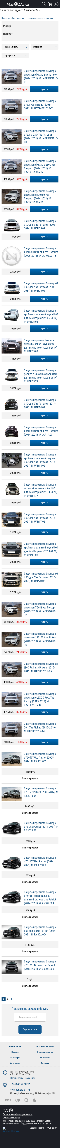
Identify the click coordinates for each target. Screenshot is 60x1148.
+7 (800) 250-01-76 (20, 1089)
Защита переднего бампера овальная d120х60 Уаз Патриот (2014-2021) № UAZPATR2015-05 (40, 196)
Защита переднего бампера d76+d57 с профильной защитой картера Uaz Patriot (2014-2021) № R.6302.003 (40, 897)
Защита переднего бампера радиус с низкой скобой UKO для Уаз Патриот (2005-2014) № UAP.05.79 (40, 376)
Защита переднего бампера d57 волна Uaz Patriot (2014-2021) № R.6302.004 (40, 930)
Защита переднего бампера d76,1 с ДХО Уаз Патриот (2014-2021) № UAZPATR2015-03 (41, 136)
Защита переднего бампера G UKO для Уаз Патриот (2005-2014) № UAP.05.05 (41, 287)
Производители (45, 1052)
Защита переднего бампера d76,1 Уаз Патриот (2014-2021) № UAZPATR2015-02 (40, 104)
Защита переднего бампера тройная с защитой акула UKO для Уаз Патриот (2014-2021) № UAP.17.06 (41, 549)
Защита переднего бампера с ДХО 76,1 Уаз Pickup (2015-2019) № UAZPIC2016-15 (41, 667)
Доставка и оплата (45, 1046)
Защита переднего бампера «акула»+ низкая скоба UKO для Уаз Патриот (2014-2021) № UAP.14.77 (40, 490)
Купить (44, 236)
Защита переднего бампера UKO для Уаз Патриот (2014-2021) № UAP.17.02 (40, 518)
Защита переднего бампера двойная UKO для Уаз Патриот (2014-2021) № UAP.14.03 (41, 431)
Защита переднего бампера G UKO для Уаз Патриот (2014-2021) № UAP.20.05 (41, 577)
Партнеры (15, 1057)
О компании (15, 1046)
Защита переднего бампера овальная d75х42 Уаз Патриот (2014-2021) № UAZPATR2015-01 (41, 76)
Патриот (8, 33)
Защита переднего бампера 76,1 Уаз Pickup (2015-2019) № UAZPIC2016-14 (40, 727)
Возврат (45, 1063)
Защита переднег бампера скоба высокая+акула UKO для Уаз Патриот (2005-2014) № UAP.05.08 (40, 346)
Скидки (15, 1052)
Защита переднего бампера (40, 18)
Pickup (7, 25)
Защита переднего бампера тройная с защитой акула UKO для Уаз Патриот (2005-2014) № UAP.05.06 (41, 316)
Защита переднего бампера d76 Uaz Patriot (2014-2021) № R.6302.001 (41, 826)
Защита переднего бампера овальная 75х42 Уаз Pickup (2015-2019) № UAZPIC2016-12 (40, 609)
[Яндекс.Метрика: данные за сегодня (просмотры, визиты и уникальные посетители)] (11, 1130)
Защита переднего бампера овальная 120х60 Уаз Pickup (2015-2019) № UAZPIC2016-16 (40, 639)
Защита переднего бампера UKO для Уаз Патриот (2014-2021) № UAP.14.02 (40, 403)
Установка (15, 1063)
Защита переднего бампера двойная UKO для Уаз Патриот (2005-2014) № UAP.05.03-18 (41, 252)
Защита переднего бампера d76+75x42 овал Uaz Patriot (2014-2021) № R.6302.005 (40, 965)
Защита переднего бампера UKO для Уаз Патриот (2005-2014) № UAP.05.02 (40, 224)
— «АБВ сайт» (43, 1128)
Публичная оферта (11, 1117)
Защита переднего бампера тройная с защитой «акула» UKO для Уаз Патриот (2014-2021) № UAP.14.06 (40, 460)
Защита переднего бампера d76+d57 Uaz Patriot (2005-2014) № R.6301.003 (40, 757)
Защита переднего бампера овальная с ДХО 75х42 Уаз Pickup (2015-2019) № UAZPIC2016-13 (40, 699)
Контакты (45, 1057)
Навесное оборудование (13, 18)
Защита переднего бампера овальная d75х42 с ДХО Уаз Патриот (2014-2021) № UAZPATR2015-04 (40, 166)
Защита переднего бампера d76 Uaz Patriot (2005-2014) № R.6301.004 (41, 792)
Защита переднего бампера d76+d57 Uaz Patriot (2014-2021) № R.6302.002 (40, 861)
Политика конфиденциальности (17, 1114)
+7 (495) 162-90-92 (20, 1084)
